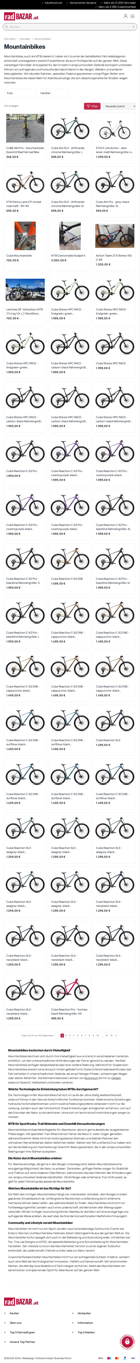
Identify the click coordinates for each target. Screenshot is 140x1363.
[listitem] (20, 93)
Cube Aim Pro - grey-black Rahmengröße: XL (112, 204)
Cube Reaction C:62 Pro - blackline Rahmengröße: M (113, 581)
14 (107, 1035)
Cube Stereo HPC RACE (111, 363)
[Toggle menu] (132, 16)
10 (98, 1035)
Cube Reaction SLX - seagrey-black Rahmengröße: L (64, 904)
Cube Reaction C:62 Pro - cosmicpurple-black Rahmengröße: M (22, 527)
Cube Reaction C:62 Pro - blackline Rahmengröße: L (22, 635)
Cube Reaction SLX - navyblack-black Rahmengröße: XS (109, 904)
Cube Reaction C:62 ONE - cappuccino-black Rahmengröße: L (112, 689)
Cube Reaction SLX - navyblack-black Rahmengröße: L (19, 1012)
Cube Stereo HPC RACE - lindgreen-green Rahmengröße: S (67, 312)
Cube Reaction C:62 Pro (21, 471)
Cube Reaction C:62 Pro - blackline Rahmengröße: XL (113, 527)
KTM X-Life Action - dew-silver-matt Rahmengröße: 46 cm (114, 150)
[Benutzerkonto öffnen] (126, 16)
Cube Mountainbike (19, 255)
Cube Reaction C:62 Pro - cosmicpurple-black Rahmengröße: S (112, 473)
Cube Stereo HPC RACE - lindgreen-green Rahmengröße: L (22, 365)
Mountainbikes (42, 38)
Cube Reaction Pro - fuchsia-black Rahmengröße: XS (69, 1011)
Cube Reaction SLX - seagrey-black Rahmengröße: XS (19, 850)
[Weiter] (116, 1036)
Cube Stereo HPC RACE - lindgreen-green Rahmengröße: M (112, 312)
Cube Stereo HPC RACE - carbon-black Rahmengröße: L (114, 419)
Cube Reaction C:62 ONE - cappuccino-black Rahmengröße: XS (68, 635)
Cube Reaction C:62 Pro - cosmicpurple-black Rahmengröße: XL (67, 473)
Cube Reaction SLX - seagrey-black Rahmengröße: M (19, 904)
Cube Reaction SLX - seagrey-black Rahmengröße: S (109, 850)
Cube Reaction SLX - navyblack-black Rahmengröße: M (109, 958)
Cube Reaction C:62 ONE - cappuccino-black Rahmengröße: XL (112, 635)
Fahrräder (25, 38)
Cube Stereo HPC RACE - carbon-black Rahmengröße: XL (69, 365)
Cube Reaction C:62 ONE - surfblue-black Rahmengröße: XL (68, 742)
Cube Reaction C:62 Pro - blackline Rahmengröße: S (23, 581)
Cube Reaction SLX (108, 740)
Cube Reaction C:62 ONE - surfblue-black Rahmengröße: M (68, 796)
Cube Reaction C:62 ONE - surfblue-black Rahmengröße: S (23, 796)
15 (111, 1035)
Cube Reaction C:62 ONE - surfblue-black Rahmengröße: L (112, 796)
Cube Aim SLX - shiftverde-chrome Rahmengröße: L (68, 150)
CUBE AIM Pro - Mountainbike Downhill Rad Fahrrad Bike (25, 150)
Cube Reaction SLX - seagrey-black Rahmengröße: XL (64, 850)
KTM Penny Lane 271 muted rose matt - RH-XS (23, 204)
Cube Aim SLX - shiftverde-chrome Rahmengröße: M (68, 204)
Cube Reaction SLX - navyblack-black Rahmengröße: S (64, 958)
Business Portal (62, 1358)
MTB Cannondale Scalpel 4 (68, 255)
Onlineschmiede (44, 1358)
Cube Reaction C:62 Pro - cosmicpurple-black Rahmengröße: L (67, 527)
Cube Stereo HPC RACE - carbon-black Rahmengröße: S (24, 419)
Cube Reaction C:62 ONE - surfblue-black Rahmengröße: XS (23, 742)
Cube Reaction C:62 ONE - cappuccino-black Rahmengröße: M (68, 689)
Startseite (9, 38)
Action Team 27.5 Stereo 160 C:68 (114, 257)
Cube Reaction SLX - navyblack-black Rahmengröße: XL (19, 958)
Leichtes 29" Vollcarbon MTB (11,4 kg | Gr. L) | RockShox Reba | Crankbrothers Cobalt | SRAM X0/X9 (24, 312)
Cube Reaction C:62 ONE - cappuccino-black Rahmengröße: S (23, 689)
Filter (95, 106)
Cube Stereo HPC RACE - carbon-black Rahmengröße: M (69, 419)
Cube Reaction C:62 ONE (67, 579)
